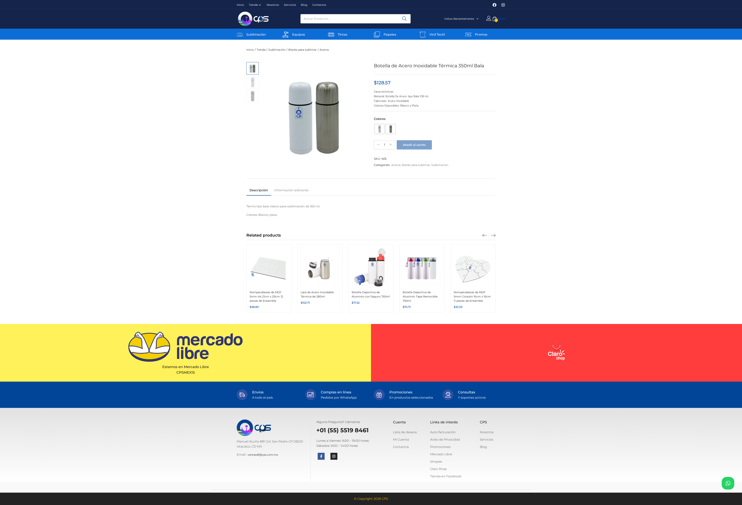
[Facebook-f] (321, 456)
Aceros (324, 49)
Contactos (319, 5)
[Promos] (468, 35)
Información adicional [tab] (291, 190)
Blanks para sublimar (302, 49)
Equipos (298, 34)
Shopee (436, 461)
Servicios (290, 5)
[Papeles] (377, 35)
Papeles (390, 34)
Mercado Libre (441, 454)
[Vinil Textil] (423, 35)
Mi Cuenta (401, 439)
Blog (304, 5)
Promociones (440, 447)
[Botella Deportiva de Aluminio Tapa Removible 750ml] (422, 267)
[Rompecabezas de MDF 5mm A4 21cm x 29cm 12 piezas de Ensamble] (269, 267)
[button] (498, 19)
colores (379, 119)
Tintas (342, 34)
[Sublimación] (240, 35)
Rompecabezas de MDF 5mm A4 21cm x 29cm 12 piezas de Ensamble (266, 296)
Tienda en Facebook (445, 476)
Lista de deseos (405, 432)
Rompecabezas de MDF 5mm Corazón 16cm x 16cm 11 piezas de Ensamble (472, 296)
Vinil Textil (437, 34)
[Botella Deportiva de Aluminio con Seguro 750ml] (371, 267)
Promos (481, 34)
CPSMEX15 (185, 372)
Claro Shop (438, 469)
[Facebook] (494, 5)
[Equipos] (285, 35)
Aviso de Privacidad (445, 439)
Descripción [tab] (258, 190)
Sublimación (256, 34)
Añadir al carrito (414, 145)
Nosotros (273, 5)
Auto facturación (443, 432)
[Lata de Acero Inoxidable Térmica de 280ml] (320, 267)
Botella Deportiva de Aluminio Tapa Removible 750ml (420, 296)
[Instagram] (503, 5)
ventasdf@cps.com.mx (263, 454)
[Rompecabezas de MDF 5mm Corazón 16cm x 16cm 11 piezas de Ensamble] (473, 267)
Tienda (254, 5)
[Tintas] (331, 35)
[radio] (379, 129)
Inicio (240, 5)
